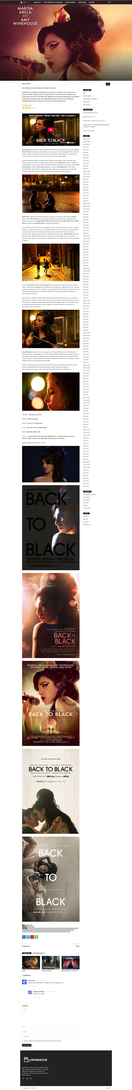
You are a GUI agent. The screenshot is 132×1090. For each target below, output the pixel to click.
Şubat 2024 (86, 219)
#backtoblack (32, 928)
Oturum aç (85, 516)
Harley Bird (62, 930)
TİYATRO (85, 505)
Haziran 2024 (86, 209)
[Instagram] (27, 1078)
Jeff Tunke (25, 931)
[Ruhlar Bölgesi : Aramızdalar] (71, 962)
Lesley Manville (39, 931)
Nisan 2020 (86, 343)
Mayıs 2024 (86, 211)
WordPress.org (86, 524)
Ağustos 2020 (86, 332)
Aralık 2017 (86, 419)
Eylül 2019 (85, 362)
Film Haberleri (86, 500)
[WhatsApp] (36, 937)
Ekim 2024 (85, 198)
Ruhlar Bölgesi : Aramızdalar (70, 970)
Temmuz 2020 (86, 335)
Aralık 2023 (86, 225)
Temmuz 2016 (86, 464)
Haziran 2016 (86, 467)
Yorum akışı (86, 521)
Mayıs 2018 (86, 405)
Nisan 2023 (86, 246)
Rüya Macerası (87, 104)
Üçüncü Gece (86, 101)
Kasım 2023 (86, 227)
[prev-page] (76, 953)
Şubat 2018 (86, 413)
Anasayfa (37, 2)
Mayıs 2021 (86, 308)
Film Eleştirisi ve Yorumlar (52, 2)
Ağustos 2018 (86, 397)
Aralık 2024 (86, 192)
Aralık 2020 (86, 322)
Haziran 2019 (86, 370)
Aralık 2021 (86, 289)
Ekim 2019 (85, 359)
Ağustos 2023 (86, 236)
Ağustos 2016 (86, 462)
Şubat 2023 (86, 252)
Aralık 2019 (86, 354)
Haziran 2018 (86, 402)
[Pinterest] (32, 937)
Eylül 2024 (85, 201)
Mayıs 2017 (86, 437)
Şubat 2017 (86, 446)
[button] (109, 2)
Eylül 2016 (85, 459)
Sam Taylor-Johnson (64, 931)
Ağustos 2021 (86, 300)
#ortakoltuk (68, 928)
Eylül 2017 (85, 427)
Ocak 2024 (85, 222)
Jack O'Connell (70, 930)
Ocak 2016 (85, 481)
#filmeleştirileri (40, 928)
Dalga (84, 116)
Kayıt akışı (85, 519)
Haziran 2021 (86, 306)
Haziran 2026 (86, 144)
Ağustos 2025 (86, 171)
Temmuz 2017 (86, 432)
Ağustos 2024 (86, 203)
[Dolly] (31, 962)
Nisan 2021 (86, 311)
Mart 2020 (85, 346)
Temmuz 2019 (86, 367)
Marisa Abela (48, 931)
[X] (28, 937)
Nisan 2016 (86, 472)
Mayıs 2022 (86, 276)
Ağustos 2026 (86, 139)
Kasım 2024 (86, 195)
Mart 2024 (85, 217)
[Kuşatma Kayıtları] (51, 962)
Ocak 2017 (85, 448)
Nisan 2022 (86, 279)
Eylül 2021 (85, 297)
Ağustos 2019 (86, 365)
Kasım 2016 (86, 454)
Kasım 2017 (86, 421)
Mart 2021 (85, 314)
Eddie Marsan (42, 930)
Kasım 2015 (86, 486)
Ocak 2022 (85, 287)
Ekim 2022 (85, 262)
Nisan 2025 (86, 182)
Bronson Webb (34, 930)
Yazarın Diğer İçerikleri (38, 953)
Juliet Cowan (32, 931)
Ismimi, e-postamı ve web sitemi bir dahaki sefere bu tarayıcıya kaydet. (42, 1041)
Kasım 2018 (86, 389)
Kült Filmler (86, 502)
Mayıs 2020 (86, 341)
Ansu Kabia (75, 928)
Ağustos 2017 (86, 429)
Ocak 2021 (85, 319)
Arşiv (84, 130)
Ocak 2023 (85, 254)
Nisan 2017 (86, 440)
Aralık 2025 (86, 160)
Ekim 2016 (85, 456)
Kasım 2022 (86, 260)
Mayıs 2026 (86, 147)
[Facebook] (24, 937)
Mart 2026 (85, 152)
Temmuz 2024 (86, 206)
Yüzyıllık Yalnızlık (87, 124)
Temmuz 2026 (86, 141)
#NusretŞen (61, 928)
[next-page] (79, 953)
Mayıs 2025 (86, 179)
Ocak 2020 (85, 351)
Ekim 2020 (85, 327)
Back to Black (28, 925)
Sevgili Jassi (26, 946)
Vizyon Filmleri (86, 508)
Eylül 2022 (85, 265)
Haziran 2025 (86, 176)
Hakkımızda (82, 2)
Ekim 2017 (85, 424)
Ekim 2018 (85, 392)
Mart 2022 (85, 281)
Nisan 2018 (86, 408)
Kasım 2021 (86, 292)
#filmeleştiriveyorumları (51, 928)
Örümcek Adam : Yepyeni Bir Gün (91, 120)
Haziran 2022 (86, 273)
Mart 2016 (85, 475)
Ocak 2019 (85, 384)
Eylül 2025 (85, 168)
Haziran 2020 (86, 338)
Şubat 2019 (86, 381)
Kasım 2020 (86, 324)
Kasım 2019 (86, 357)
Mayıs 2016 (86, 470)
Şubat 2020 (86, 349)
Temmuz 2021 (86, 303)
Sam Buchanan (55, 931)
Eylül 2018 (85, 394)
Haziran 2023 (86, 241)
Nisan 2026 (86, 149)
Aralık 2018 (86, 386)
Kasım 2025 (86, 163)
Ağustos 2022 (86, 268)
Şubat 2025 (86, 187)
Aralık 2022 (86, 257)
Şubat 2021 (86, 316)
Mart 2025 (85, 184)
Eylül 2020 (85, 330)
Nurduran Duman (29, 73)
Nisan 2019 (86, 376)
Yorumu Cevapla (31, 986)
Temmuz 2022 (86, 271)
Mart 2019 (85, 378)
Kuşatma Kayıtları (47, 970)
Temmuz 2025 (86, 174)
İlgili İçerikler (27, 953)
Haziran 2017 (86, 435)
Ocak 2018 (85, 416)
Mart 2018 (85, 411)
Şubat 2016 (86, 478)
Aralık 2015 (86, 483)
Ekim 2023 (85, 230)
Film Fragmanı (70, 2)
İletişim (91, 2)
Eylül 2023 (85, 233)
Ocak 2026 (85, 157)
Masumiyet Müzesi (87, 112)
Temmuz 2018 (86, 400)
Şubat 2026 (86, 155)
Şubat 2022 (86, 284)
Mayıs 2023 (86, 244)
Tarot (77, 946)
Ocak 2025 (85, 190)
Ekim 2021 (85, 295)
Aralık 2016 (86, 451)
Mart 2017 (85, 443)
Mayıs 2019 (86, 373)
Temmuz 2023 (86, 238)
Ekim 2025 (85, 166)
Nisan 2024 (86, 214)
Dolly (23, 970)
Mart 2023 (85, 249)
